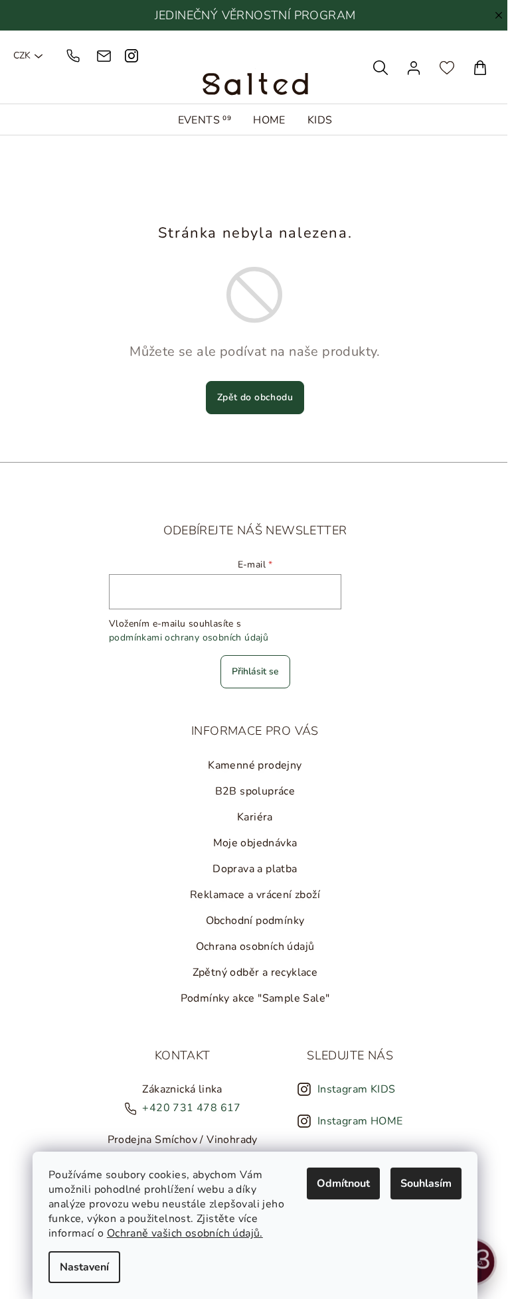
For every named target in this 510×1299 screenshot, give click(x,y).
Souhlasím (422, 1183)
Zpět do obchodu (252, 397)
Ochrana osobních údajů (252, 946)
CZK (22, 55)
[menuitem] (201, 120)
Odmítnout (340, 1183)
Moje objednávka (252, 843)
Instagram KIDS (353, 1089)
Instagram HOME (357, 1121)
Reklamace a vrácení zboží (252, 894)
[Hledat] (373, 68)
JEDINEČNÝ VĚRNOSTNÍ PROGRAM (252, 15)
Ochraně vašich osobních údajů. (182, 1233)
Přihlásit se (252, 671)
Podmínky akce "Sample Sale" (252, 998)
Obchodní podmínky (252, 920)
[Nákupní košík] (473, 68)
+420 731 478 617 (188, 1108)
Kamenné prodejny (251, 765)
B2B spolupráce (252, 791)
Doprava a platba (251, 869)
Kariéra (252, 817)
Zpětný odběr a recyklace (252, 972)
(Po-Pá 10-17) (74, 56)
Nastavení (81, 1267)
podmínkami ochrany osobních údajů (185, 637)
